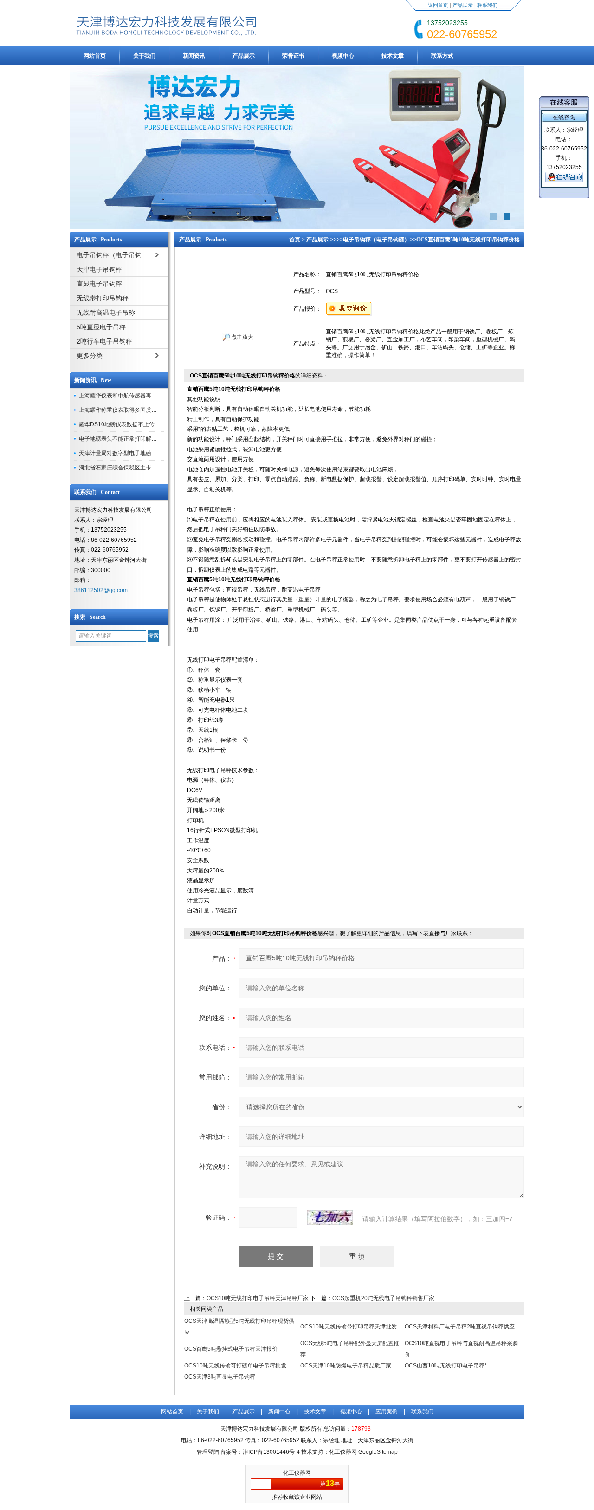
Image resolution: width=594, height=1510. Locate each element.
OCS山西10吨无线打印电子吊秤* (446, 1365)
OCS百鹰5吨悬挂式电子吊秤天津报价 (231, 1349)
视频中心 (343, 55)
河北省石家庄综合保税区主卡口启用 (123, 467)
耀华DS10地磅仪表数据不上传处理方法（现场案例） (144, 424)
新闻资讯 (194, 55)
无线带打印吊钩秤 (103, 298)
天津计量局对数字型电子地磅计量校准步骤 (132, 453)
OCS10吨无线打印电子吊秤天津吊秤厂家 (258, 1298)
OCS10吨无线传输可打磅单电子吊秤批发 (235, 1365)
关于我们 (144, 55)
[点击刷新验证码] (330, 1217)
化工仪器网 (297, 1473)
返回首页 (438, 5)
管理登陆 (208, 1452)
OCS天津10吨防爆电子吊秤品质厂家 (345, 1365)
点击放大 (241, 337)
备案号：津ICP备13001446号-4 (260, 1452)
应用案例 (386, 1411)
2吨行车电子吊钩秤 (104, 341)
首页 (294, 239)
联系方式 (442, 55)
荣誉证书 (293, 55)
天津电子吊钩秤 (99, 269)
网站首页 (95, 55)
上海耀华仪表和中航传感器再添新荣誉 (126, 395)
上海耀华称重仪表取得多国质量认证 (123, 410)
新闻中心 (279, 1411)
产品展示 (462, 5)
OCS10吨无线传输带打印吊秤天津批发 (348, 1326)
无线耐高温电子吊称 (106, 312)
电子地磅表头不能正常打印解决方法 (123, 439)
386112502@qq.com (101, 590)
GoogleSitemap (378, 1452)
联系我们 (487, 5)
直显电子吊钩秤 (99, 283)
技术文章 (392, 55)
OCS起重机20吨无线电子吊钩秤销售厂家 (383, 1298)
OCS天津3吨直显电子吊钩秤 (219, 1376)
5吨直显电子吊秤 (101, 327)
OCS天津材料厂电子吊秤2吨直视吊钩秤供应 (460, 1326)
